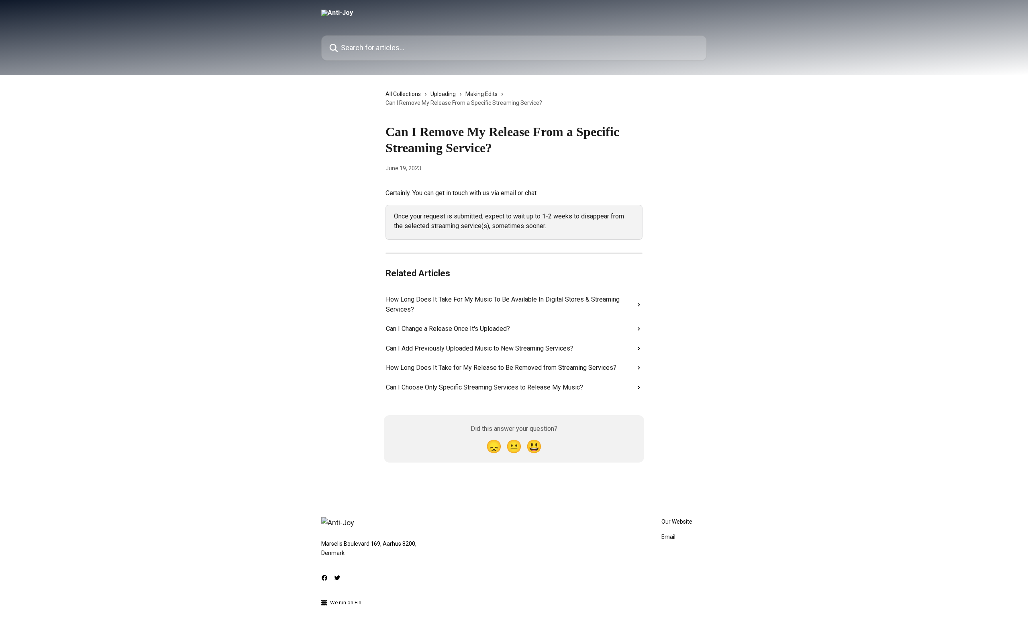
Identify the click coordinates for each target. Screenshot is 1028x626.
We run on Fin (345, 602)
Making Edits (481, 94)
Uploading (443, 94)
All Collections (403, 94)
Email (668, 537)
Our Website (676, 521)
